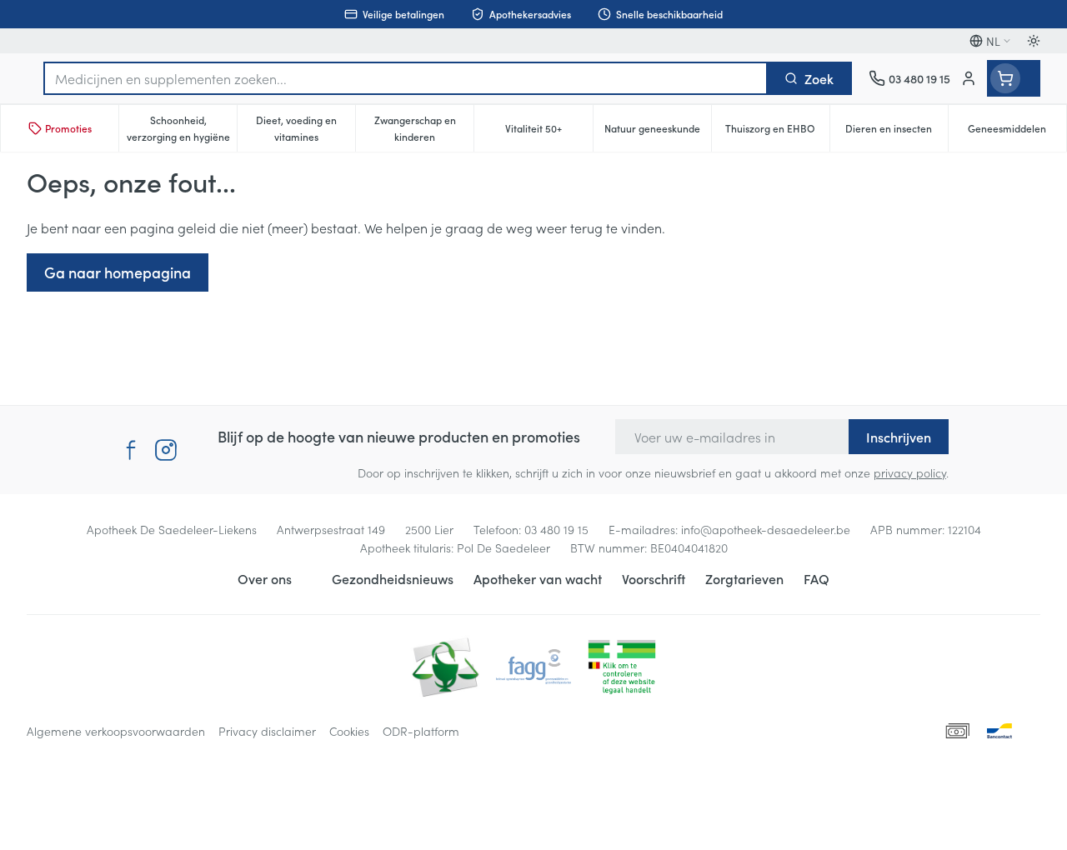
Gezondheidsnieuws (392, 578)
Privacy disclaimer (267, 730)
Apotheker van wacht (537, 578)
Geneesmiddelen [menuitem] (1017, 132)
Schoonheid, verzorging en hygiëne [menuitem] (182, 127)
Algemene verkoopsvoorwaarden (116, 730)
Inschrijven (898, 437)
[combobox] (405, 78)
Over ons (265, 578)
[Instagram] (165, 450)
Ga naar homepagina (117, 272)
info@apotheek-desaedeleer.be (765, 529)
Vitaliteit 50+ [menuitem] (548, 132)
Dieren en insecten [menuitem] (896, 132)
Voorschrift (653, 578)
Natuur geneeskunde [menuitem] (657, 132)
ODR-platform (421, 730)
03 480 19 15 (556, 529)
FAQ (816, 578)
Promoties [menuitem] (68, 128)
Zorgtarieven (744, 578)
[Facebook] (130, 450)
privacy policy (910, 472)
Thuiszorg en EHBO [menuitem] (777, 132)
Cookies (349, 730)
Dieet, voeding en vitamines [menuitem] (305, 127)
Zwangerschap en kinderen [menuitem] (423, 127)
